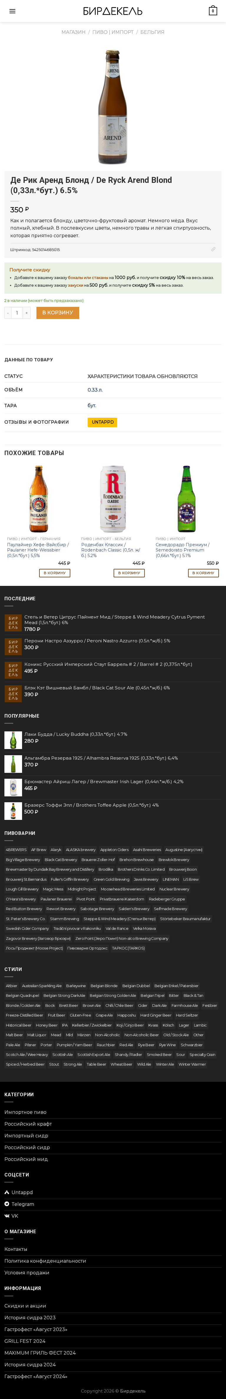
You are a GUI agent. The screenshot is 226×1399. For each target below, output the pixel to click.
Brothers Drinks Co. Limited (141, 869)
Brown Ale (92, 1005)
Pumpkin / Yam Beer (74, 1045)
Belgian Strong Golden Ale (113, 995)
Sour (180, 1054)
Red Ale (126, 1045)
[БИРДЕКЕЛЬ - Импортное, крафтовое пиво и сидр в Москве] (113, 11)
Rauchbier (106, 1045)
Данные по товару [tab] (28, 359)
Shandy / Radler (128, 1054)
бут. (92, 405)
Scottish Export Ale (93, 1054)
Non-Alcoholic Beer (141, 1035)
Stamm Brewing (64, 919)
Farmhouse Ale (185, 1005)
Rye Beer (146, 1045)
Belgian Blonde (104, 986)
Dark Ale (159, 1005)
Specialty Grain (202, 1054)
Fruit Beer (56, 1015)
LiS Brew (191, 879)
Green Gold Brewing (111, 879)
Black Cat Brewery (61, 860)
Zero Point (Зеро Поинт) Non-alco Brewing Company (121, 938)
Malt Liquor (36, 1035)
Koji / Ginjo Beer (130, 1025)
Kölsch (168, 1025)
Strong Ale (73, 1064)
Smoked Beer (159, 1054)
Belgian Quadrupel (22, 995)
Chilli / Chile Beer (119, 1005)
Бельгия (152, 32)
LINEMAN (171, 879)
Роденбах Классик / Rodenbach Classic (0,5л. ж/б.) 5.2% (110, 550)
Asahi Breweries (147, 850)
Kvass (153, 1025)
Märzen (83, 1035)
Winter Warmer (192, 1064)
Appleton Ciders (114, 850)
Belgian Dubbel (136, 986)
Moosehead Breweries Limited (128, 889)
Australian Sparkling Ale (42, 986)
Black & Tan (193, 995)
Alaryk (56, 850)
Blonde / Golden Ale (23, 1005)
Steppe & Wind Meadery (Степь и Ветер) (119, 919)
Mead (56, 1035)
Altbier (11, 986)
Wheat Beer (121, 1064)
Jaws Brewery (146, 879)
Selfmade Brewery (170, 909)
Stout (54, 1064)
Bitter (174, 995)
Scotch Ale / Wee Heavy (27, 1054)
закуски (75, 285)
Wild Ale (144, 1064)
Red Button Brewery (24, 909)
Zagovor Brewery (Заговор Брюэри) (38, 938)
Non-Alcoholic (107, 1035)
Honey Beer (46, 1025)
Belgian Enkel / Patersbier (176, 986)
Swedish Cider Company (27, 928)
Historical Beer (18, 1025)
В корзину (57, 312)
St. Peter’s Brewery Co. (25, 919)
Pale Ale (13, 1045)
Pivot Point (86, 899)
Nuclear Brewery (174, 889)
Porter (46, 1045)
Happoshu (126, 1015)
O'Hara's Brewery (21, 899)
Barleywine (76, 986)
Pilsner (30, 1045)
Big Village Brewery (23, 860)
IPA (64, 1025)
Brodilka (106, 869)
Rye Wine (167, 1045)
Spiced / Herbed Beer (25, 1064)
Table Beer (96, 1064)
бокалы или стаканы (88, 277)
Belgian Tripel (152, 995)
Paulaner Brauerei (56, 899)
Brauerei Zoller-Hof (98, 860)
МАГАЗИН (74, 32)
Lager (184, 1025)
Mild (69, 1035)
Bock (49, 1005)
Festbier (209, 1005)
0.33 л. (95, 390)
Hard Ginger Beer (155, 1015)
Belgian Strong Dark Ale (64, 995)
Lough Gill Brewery (22, 889)
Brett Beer (68, 1005)
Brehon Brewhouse (136, 860)
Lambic (200, 1025)
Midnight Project (82, 889)
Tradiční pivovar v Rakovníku (77, 928)
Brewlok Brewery (174, 860)
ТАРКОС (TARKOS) (128, 948)
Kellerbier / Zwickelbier (92, 1025)
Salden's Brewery (134, 909)
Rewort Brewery (60, 909)
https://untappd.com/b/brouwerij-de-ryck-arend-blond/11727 (102, 422)
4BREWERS (16, 850)
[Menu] (12, 11)
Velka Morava (144, 928)
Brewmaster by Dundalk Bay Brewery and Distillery (50, 869)
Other (198, 1035)
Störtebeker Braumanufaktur (185, 919)
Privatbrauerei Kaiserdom (122, 899)
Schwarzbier (192, 1045)
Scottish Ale (62, 1054)
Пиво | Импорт (113, 32)
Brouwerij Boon (183, 869)
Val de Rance (117, 928)
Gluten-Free (80, 1015)
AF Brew (38, 850)
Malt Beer (14, 1035)
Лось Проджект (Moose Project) (34, 948)
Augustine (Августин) (183, 850)
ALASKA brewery (81, 850)
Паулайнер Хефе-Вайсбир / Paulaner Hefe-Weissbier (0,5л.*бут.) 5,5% (38, 550)
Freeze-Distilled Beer (24, 1015)
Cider (142, 1005)
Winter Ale (165, 1064)
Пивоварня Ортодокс (87, 948)
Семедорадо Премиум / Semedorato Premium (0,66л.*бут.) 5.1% (183, 550)
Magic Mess (53, 889)
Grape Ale (104, 1015)
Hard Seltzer (187, 1015)
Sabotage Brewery (97, 909)
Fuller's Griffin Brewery (70, 879)
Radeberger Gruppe (167, 899)
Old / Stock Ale (175, 1035)
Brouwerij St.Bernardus (26, 879)
